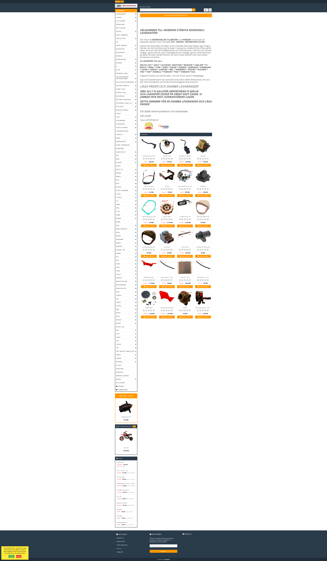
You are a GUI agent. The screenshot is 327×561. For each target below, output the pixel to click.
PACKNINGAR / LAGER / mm (124, 103)
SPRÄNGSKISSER (121, 14)
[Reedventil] (203, 146)
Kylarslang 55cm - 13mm (203, 277)
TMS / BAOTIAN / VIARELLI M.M (125, 351)
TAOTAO (118, 344)
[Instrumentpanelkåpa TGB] (203, 207)
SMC (117, 330)
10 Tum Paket (120, 477)
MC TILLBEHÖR (120, 382)
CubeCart (167, 559)
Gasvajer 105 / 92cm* (149, 186)
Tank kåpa (119, 516)
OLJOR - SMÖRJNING (122, 35)
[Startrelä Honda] (167, 146)
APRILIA (118, 166)
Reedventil (203, 156)
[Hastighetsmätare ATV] (185, 207)
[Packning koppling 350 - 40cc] (149, 207)
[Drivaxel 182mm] (185, 237)
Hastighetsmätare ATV (185, 216)
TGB (117, 348)
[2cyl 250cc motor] (126, 438)
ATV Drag (167, 186)
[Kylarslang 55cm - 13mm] (203, 268)
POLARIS (118, 306)
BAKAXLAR (119, 56)
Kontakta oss (120, 538)
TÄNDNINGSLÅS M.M (122, 131)
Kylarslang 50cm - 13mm (167, 277)
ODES (117, 292)
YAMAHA (118, 358)
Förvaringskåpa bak (121, 522)
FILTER (118, 70)
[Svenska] (122, 2)
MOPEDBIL (119, 362)
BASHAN (118, 173)
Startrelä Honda (167, 156)
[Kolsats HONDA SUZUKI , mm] (185, 177)
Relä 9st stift (167, 247)
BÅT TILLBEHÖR (120, 28)
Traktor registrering (121, 545)
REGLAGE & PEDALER (122, 110)
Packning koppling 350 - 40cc (149, 216)
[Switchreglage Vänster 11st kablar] (203, 298)
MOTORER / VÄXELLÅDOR (123, 99)
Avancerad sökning (145, 7)
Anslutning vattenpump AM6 (203, 247)
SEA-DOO (118, 320)
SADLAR (118, 113)
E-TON (118, 211)
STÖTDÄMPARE (120, 120)
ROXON (118, 313)
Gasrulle (185, 307)
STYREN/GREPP (120, 124)
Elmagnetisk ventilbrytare (185, 156)
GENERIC (118, 218)
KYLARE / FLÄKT (120, 89)
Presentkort (120, 386)
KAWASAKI (119, 246)
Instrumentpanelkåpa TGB (203, 216)
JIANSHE (118, 243)
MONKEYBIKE (120, 148)
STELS (118, 334)
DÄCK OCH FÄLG (121, 38)
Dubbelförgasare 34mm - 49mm (125, 483)
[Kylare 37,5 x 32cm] (185, 268)
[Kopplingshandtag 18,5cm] (149, 146)
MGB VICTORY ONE (121, 281)
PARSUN (118, 379)
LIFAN (117, 267)
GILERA (118, 222)
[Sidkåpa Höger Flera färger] (167, 298)
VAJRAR (118, 138)
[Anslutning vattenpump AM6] (203, 237)
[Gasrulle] (185, 298)
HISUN (118, 232)
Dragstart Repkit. (149, 307)
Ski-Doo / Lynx (120, 327)
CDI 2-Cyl (119, 496)
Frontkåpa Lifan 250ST (122, 490)
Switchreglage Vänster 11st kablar (203, 307)
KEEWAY (118, 253)
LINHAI (118, 271)
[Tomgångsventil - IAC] (126, 407)
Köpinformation (120, 541)
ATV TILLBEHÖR (120, 21)
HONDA (118, 236)
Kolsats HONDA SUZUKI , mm (185, 186)
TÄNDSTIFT (119, 134)
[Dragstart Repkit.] (149, 298)
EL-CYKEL (118, 365)
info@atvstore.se (169, 50)
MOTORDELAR (120, 96)
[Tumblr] (211, 2)
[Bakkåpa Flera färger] (149, 268)
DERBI (118, 204)
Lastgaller (119, 509)
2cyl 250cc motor (126, 448)
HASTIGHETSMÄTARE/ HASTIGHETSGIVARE (122, 77)
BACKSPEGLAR (120, 52)
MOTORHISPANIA (121, 285)
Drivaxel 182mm (185, 247)
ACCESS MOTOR (120, 152)
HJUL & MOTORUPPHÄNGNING (125, 82)
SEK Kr (117, 1)
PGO (117, 299)
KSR (117, 257)
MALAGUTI (119, 278)
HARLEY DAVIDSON (121, 229)
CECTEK (118, 194)
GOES (117, 225)
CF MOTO (119, 197)
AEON (117, 159)
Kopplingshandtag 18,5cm (149, 156)
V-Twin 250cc (120, 462)
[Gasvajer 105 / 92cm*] (149, 177)
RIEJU (117, 309)
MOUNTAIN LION (121, 288)
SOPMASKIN (119, 372)
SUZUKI (118, 337)
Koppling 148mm (167, 216)
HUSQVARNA (119, 239)
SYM (117, 341)
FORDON (118, 17)
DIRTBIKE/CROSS (121, 141)
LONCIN (118, 274)
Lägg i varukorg (149, 165)
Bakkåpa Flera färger (149, 277)
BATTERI (118, 31)
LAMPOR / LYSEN (121, 92)
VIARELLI (118, 355)
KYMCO (118, 264)
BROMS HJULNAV (121, 59)
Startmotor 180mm (121, 503)
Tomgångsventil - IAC (126, 417)
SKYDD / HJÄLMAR (121, 45)
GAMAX (118, 215)
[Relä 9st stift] (167, 237)
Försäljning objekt (122, 389)
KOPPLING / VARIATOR (122, 85)
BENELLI (118, 176)
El (116, 66)
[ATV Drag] (167, 177)
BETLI (117, 183)
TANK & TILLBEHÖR (121, 127)
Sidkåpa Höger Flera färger (166, 307)
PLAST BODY (119, 106)
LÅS (117, 42)
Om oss (118, 548)
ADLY (117, 155)
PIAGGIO (118, 302)
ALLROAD (119, 162)
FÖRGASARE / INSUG (122, 73)
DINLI (117, 208)
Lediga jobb (119, 552)
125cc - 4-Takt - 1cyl (122, 470)
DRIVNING (119, 63)
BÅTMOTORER (120, 24)
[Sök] (193, 9)
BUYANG (118, 187)
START (118, 117)
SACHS (118, 316)
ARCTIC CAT (119, 169)
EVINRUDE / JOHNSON (122, 376)
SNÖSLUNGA (119, 369)
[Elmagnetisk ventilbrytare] (185, 146)
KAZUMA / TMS (120, 250)
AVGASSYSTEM (120, 49)
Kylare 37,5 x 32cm (185, 277)
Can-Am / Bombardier (122, 190)
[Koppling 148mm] (167, 207)
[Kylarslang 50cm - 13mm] (167, 268)
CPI (117, 201)
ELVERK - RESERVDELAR (123, 145)
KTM (117, 260)
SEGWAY (118, 323)
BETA (117, 180)
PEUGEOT (119, 295)
